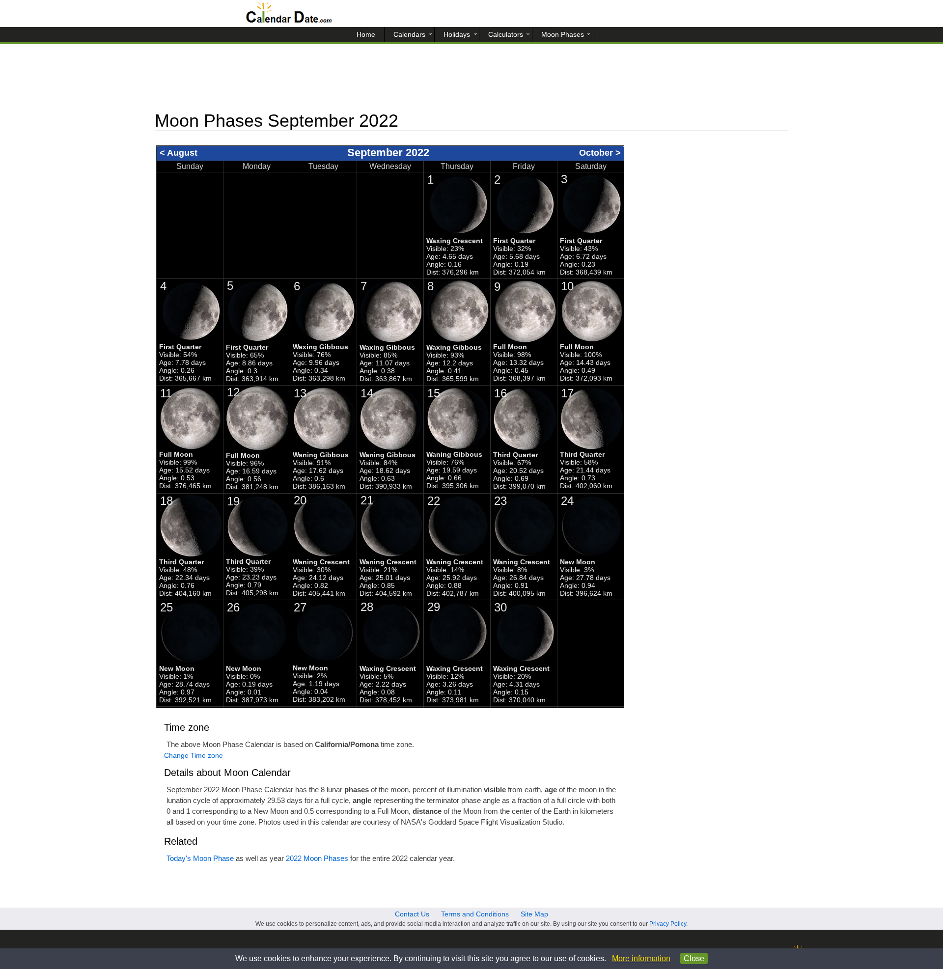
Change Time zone (193, 755)
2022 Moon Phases (317, 858)
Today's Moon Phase (200, 858)
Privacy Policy (667, 923)
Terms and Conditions (475, 914)
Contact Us (412, 914)
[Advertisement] (471, 81)
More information (641, 958)
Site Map (534, 914)
